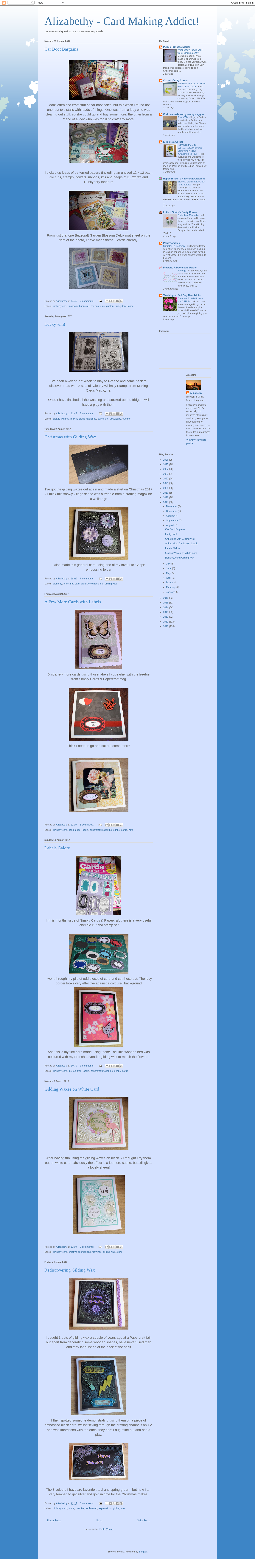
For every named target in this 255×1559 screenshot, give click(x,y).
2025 (166, 464)
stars (119, 1251)
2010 (166, 626)
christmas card (71, 583)
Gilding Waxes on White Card (71, 1089)
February (171, 587)
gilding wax (111, 583)
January (170, 592)
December (172, 506)
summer (126, 418)
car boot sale (98, 306)
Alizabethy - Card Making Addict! (121, 21)
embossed (91, 1508)
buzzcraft (84, 306)
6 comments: (87, 578)
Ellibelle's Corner (173, 141)
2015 (166, 602)
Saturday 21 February (174, 246)
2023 (166, 474)
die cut (72, 1070)
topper (131, 306)
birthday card (60, 306)
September (172, 520)
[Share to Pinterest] (121, 301)
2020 (166, 488)
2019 (166, 492)
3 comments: (87, 301)
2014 (166, 607)
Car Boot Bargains (61, 49)
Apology (182, 270)
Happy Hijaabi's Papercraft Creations (184, 178)
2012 (166, 616)
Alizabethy (196, 393)
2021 (166, 483)
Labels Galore (57, 847)
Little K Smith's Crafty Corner (180, 212)
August (170, 525)
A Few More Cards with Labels (72, 601)
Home (99, 1520)
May (169, 573)
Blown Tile (183, 117)
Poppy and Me (171, 243)
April (169, 577)
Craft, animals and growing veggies (183, 114)
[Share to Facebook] (117, 301)
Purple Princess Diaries (176, 47)
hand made (74, 829)
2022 (166, 478)
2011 (166, 621)
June (169, 568)
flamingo (97, 1251)
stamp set (103, 418)
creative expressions (92, 583)
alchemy (57, 583)
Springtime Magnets (188, 215)
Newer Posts (54, 1520)
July (168, 563)
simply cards (120, 829)
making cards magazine (83, 418)
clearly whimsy (61, 418)
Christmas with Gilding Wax (70, 436)
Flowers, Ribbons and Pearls (180, 267)
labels (85, 829)
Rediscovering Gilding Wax (69, 1270)
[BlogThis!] (110, 301)
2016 (166, 598)
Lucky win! (54, 324)
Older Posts (143, 1520)
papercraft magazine (101, 829)
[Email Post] (100, 301)
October (170, 515)
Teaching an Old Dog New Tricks (182, 295)
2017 (166, 502)
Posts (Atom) (106, 1529)
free (79, 1070)
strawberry (115, 418)
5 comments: (87, 413)
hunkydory (120, 306)
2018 (166, 497)
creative (80, 1508)
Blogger (143, 1551)
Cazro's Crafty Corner (175, 80)
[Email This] (107, 301)
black (71, 1508)
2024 (166, 469)
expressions (105, 1508)
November (172, 511)
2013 (166, 612)
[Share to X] (114, 301)
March (170, 582)
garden (109, 306)
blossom (73, 306)
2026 (166, 459)
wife (131, 829)
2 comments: (87, 1246)
